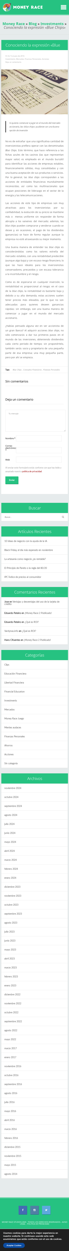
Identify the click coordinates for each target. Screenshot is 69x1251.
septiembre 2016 (13, 1084)
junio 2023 (9, 941)
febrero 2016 (11, 1138)
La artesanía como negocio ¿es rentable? (25, 559)
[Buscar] (63, 517)
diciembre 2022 (12, 994)
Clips (6, 665)
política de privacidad (32, 472)
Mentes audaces (12, 727)
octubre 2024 (11, 797)
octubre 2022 (11, 1012)
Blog (33, 23)
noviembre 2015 (12, 1156)
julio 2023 (9, 932)
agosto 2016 (10, 1093)
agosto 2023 (10, 923)
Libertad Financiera (14, 683)
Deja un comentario (13, 62)
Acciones (45, 59)
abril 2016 (9, 1120)
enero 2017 (10, 1057)
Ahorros (8, 745)
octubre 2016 (11, 1075)
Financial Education (14, 692)
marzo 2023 (10, 968)
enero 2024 (10, 878)
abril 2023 (9, 959)
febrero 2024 (11, 869)
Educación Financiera (15, 674)
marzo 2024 (10, 860)
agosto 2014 (10, 1174)
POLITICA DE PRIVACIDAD (38, 1224)
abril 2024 (9, 851)
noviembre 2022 (12, 1003)
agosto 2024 (10, 815)
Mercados (20, 59)
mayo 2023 (10, 950)
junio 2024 (9, 833)
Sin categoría (11, 763)
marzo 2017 (10, 1048)
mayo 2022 (10, 1039)
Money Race (14, 23)
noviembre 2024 (12, 788)
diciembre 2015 (12, 1147)
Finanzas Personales (33, 59)
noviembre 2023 (12, 896)
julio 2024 (9, 824)
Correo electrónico (10, 448)
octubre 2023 (11, 905)
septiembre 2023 (13, 914)
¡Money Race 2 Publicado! (38, 613)
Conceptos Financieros (32, 370)
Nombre (10, 438)
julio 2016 (9, 1102)
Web (7, 460)
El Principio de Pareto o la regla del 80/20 (25, 568)
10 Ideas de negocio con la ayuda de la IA (25, 541)
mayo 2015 (10, 1165)
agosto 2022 (10, 1030)
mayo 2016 (10, 1111)
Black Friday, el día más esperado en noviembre (28, 550)
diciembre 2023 (12, 887)
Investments (52, 23)
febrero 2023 (11, 977)
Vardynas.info (11, 631)
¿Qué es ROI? (32, 622)
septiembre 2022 (13, 1021)
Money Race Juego (14, 719)
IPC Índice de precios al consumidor (22, 577)
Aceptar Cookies (14, 1245)
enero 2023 (10, 986)
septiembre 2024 (13, 806)
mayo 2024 (10, 842)
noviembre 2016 (12, 1066)
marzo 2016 (10, 1129)
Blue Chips (17, 370)
